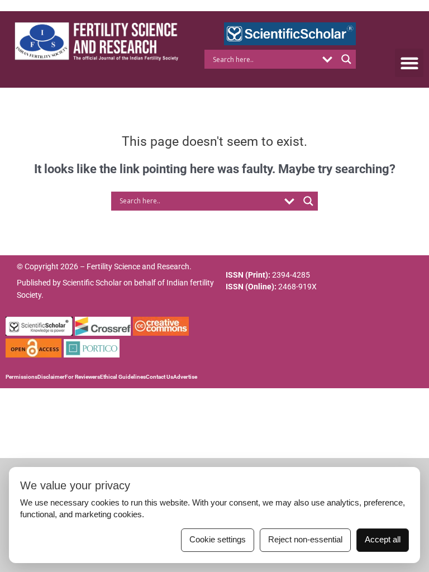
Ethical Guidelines (123, 377)
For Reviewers (82, 377)
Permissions (21, 377)
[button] (409, 63)
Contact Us (159, 377)
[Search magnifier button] (346, 59)
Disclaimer (51, 377)
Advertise (185, 377)
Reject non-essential (305, 539)
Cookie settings (217, 539)
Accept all (383, 539)
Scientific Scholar (92, 282)
